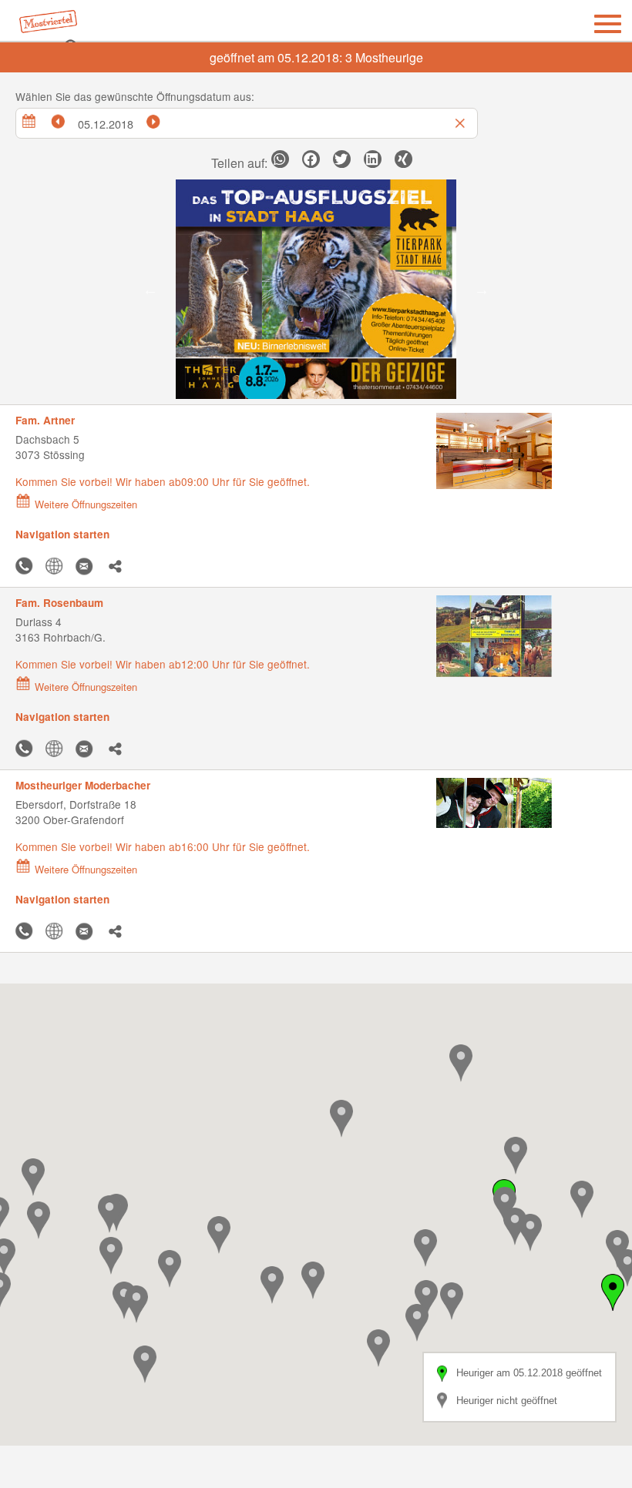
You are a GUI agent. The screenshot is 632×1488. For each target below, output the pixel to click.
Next (481, 289)
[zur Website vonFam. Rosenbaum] (57, 749)
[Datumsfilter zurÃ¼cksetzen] (461, 119)
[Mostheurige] (55, 25)
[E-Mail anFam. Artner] (88, 566)
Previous (150, 289)
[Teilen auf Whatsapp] (280, 159)
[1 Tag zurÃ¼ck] (65, 119)
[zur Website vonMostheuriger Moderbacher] (57, 931)
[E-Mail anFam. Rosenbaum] (88, 749)
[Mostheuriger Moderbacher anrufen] (27, 931)
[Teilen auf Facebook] (311, 159)
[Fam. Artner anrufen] (27, 566)
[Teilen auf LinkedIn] (373, 159)
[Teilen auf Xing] (403, 159)
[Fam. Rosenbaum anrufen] (27, 749)
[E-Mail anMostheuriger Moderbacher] (88, 931)
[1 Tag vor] (161, 119)
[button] (38, 1220)
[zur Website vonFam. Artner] (57, 566)
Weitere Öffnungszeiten (86, 504)
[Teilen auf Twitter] (342, 159)
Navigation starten (62, 534)
